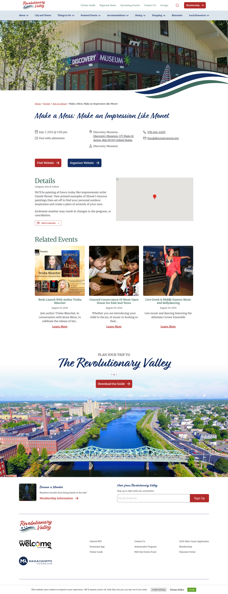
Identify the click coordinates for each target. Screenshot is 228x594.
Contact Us (150, 5)
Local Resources (197, 15)
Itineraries (177, 15)
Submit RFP (96, 541)
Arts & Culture (60, 103)
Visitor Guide (88, 5)
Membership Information (56, 498)
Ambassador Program (145, 546)
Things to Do (64, 15)
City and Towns (43, 15)
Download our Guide (111, 383)
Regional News (108, 5)
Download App (97, 546)
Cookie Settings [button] (158, 590)
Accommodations (116, 15)
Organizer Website (82, 162)
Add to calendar (48, 223)
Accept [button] (192, 590)
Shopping (157, 15)
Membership (193, 5)
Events (46, 103)
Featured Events (89, 15)
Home (38, 103)
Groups (164, 5)
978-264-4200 (156, 132)
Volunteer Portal (187, 552)
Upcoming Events (130, 5)
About (22, 15)
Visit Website (45, 162)
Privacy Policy (177, 589)
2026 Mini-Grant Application (194, 541)
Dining (138, 15)
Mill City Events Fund (145, 552)
